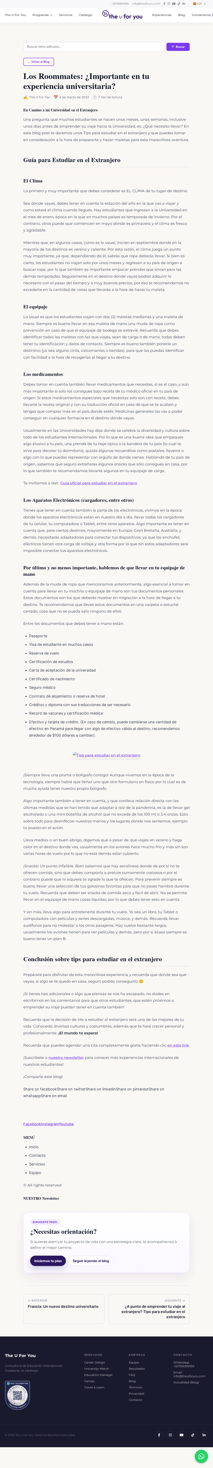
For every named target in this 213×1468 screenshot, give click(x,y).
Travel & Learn (94, 1387)
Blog (181, 15)
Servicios (65, 15)
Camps (89, 1381)
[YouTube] (182, 1435)
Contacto (135, 1400)
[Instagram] (170, 1435)
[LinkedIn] (204, 1435)
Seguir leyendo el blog (91, 1261)
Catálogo (85, 15)
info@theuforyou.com (146, 3)
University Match (96, 1369)
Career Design (94, 1362)
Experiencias (161, 15)
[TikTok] (193, 1435)
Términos (135, 1387)
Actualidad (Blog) (186, 1382)
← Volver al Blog (39, 61)
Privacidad (136, 1393)
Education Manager (98, 1375)
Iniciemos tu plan (48, 1261)
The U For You (15, 15)
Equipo (134, 1362)
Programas (40, 15)
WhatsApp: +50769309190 (183, 1364)
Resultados (137, 1369)
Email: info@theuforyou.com (189, 1374)
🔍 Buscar (178, 46)
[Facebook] (159, 1435)
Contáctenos (201, 15)
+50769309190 (120, 3)
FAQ (132, 1375)
